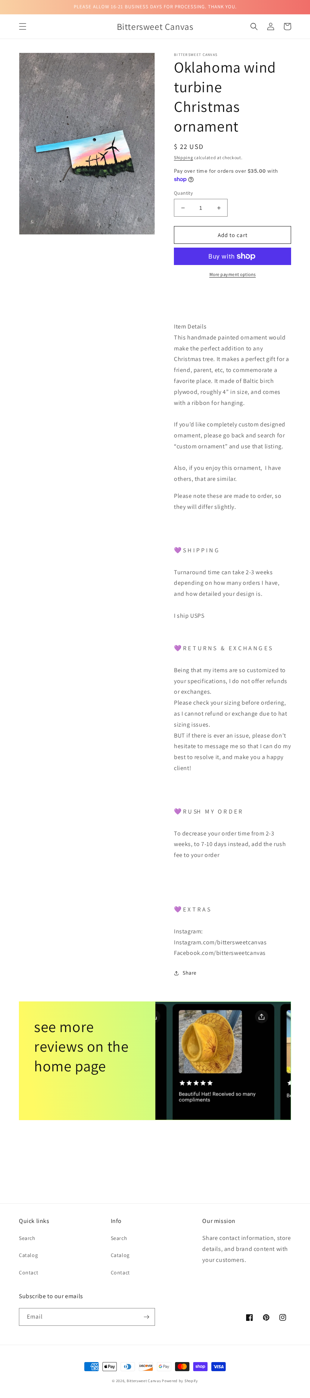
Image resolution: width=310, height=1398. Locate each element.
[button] (22, 26)
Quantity (183, 193)
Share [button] (190, 972)
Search (27, 1238)
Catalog (28, 1255)
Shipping (183, 157)
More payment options (232, 274)
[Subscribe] (146, 1317)
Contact (28, 1272)
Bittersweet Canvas (144, 1380)
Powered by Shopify (180, 1380)
